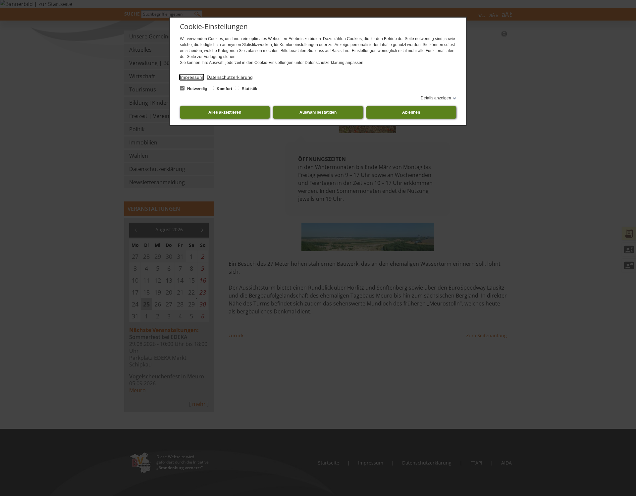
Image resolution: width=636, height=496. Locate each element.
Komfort (224, 88)
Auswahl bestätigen (318, 112)
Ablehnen (411, 112)
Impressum (191, 77)
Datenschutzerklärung (230, 77)
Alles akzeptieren (224, 112)
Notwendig (197, 88)
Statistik (249, 88)
